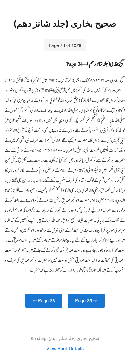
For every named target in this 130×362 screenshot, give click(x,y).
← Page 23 (44, 300)
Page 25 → (86, 300)
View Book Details (65, 348)
